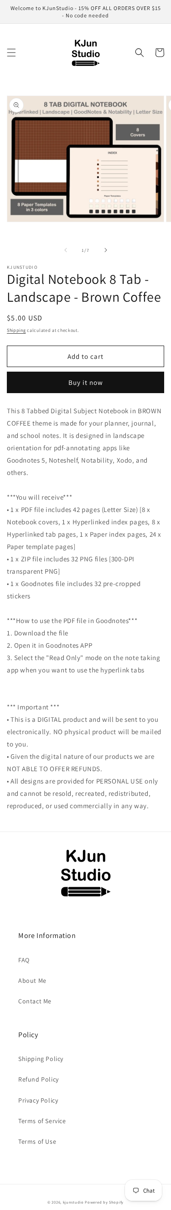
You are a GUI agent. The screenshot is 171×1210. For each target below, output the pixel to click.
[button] (11, 53)
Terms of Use (37, 1141)
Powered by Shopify (104, 1202)
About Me (32, 980)
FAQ (24, 960)
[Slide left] (66, 250)
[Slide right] (106, 250)
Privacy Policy (38, 1100)
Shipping (16, 330)
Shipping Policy (40, 1059)
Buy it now (85, 382)
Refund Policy (38, 1079)
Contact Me (35, 1001)
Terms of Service (42, 1121)
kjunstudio (73, 1202)
